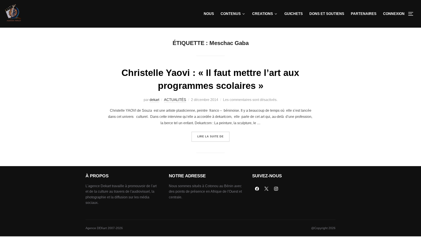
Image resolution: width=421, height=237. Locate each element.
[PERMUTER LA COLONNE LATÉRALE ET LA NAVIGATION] (412, 14)
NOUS (209, 14)
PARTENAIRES (363, 14)
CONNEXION (394, 14)
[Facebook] (257, 189)
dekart (154, 100)
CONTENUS (231, 14)
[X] (266, 189)
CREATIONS (262, 14)
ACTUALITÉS (175, 100)
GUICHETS (293, 14)
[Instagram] (276, 189)
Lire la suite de (213, 135)
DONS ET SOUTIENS (326, 14)
